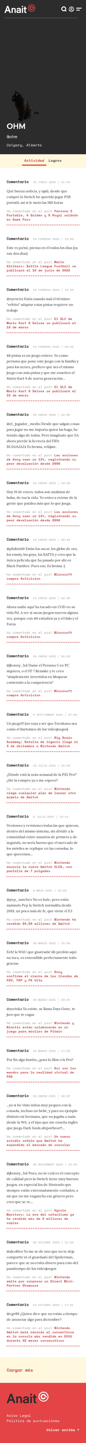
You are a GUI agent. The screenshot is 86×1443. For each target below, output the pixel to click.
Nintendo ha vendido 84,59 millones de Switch (41, 921)
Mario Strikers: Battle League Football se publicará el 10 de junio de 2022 (41, 266)
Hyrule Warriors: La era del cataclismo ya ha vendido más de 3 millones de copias (40, 1216)
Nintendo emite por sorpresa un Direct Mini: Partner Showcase (40, 1281)
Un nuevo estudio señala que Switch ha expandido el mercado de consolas (38, 1140)
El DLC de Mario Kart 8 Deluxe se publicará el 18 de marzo (41, 322)
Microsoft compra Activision (39, 576)
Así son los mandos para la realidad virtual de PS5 (41, 1072)
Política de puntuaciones (33, 1420)
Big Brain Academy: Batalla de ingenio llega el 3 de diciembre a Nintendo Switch (42, 741)
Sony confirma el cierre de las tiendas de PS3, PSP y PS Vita (42, 975)
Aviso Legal (19, 1415)
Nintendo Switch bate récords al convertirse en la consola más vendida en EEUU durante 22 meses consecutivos (40, 1334)
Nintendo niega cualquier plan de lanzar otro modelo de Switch (41, 792)
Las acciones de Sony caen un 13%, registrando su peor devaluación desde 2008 (42, 459)
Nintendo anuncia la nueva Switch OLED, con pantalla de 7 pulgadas (39, 866)
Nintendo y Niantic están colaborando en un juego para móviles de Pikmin (40, 1027)
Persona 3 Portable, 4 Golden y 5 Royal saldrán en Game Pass (42, 215)
